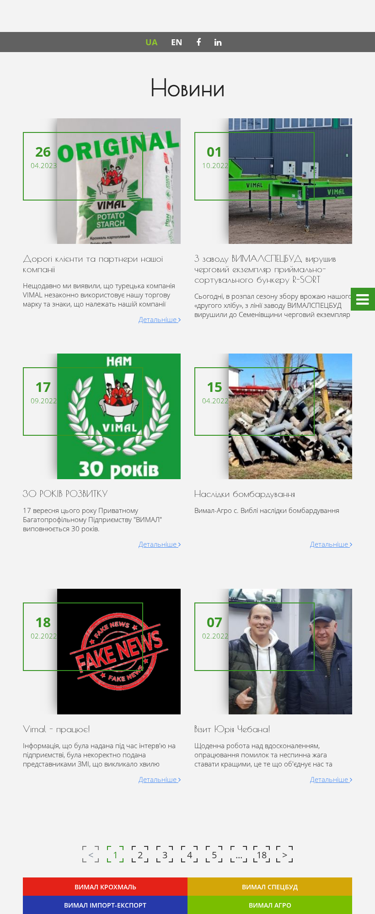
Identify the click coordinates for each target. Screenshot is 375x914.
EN (176, 42)
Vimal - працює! (56, 729)
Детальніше (158, 319)
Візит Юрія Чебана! (232, 729)
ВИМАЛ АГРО (270, 905)
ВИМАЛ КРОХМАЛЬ (105, 886)
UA (151, 42)
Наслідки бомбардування (244, 493)
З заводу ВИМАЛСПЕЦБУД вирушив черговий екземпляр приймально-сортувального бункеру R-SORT (265, 269)
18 (262, 855)
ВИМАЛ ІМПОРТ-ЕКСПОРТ (105, 905)
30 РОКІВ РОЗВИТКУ (65, 493)
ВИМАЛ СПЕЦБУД (270, 886)
